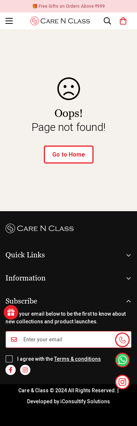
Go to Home (68, 154)
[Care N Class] (62, 21)
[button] (123, 20)
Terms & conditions (77, 359)
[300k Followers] (10, 370)
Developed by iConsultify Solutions (68, 401)
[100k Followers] (25, 370)
